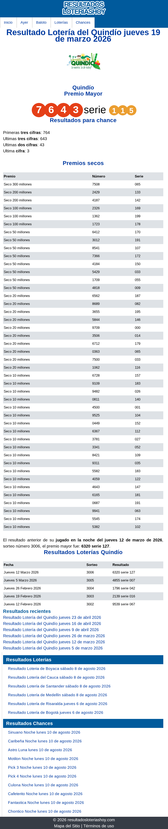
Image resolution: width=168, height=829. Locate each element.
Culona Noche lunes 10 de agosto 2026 (43, 785)
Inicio (8, 22)
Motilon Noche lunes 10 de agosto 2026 (43, 758)
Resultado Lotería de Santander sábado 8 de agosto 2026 (59, 686)
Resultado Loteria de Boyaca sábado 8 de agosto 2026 (57, 668)
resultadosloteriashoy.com (91, 820)
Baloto (41, 22)
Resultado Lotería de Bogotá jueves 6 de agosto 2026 (55, 712)
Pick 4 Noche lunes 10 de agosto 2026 (42, 776)
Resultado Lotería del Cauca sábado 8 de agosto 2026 (56, 677)
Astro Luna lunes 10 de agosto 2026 (40, 750)
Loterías (61, 22)
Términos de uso (98, 826)
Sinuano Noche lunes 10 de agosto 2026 (44, 732)
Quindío (83, 87)
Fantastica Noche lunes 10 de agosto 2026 (46, 802)
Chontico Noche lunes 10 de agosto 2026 (44, 811)
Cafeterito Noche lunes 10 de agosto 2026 (45, 794)
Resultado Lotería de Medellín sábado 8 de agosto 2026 (57, 695)
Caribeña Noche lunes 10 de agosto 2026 (45, 741)
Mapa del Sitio (67, 826)
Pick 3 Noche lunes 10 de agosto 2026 (42, 767)
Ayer (24, 22)
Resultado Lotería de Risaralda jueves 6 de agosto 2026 (57, 704)
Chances (83, 22)
